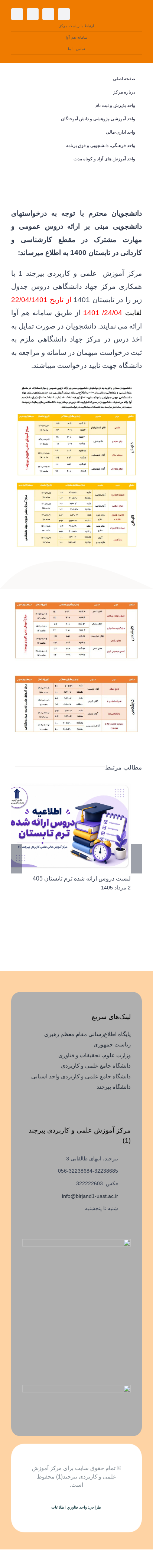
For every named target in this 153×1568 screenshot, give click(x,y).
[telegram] (48, 14)
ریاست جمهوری (112, 1044)
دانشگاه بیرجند (114, 1087)
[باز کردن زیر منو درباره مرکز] (21, 92)
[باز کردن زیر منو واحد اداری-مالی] (21, 132)
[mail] (17, 14)
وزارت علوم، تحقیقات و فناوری (94, 1055)
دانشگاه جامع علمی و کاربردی (96, 1065)
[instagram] (64, 14)
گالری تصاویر (55, 825)
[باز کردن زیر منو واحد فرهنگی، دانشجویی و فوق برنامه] (21, 145)
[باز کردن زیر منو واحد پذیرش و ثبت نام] (21, 105)
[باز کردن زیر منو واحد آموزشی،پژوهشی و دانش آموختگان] (21, 118)
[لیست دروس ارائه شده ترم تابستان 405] (66, 826)
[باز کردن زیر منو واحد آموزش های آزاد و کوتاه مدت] (21, 159)
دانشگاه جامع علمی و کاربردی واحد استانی (81, 1076)
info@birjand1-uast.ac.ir (90, 1196)
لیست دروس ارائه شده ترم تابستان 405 (77, 825)
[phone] (33, 14)
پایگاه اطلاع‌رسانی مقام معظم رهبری (87, 1034)
